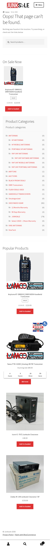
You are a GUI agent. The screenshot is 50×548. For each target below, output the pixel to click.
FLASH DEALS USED (16, 189)
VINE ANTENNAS (15, 225)
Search (25, 544)
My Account (8, 544)
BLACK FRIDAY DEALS (17, 180)
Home (7, 12)
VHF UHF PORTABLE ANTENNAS (24, 167)
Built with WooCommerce (25, 534)
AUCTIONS (13, 176)
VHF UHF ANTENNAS (20, 153)
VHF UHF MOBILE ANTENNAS (23, 162)
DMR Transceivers (16, 185)
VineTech (12, 230)
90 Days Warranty (18, 212)
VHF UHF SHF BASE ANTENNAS (27, 158)
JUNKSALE (16, 216)
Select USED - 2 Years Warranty (24, 221)
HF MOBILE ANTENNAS (21, 144)
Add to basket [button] (13, 109)
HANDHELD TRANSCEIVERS (19, 194)
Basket (38, 542)
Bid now (25, 381)
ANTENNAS (13, 135)
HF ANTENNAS (17, 140)
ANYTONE (13, 171)
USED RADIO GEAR (16, 203)
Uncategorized (14, 198)
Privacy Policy (8, 534)
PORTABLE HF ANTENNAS (22, 149)
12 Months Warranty (20, 207)
